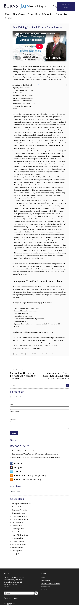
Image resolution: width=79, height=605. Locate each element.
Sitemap (13, 440)
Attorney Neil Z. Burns (32, 354)
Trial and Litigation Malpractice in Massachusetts (28, 451)
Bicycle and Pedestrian (19, 510)
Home (8, 14)
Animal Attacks (17, 507)
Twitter (18, 471)
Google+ (18, 467)
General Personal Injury (20, 519)
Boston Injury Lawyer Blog (27, 479)
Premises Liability (18, 538)
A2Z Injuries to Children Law (21, 504)
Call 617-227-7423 (66, 6)
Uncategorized (17, 551)
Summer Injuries (17, 547)
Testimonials (61, 14)
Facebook (19, 463)
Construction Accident (19, 516)
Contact (8, 18)
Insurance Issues (17, 522)
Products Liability (18, 541)
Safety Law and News (19, 544)
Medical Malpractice (18, 532)
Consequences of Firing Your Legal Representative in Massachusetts (35, 454)
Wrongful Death (17, 554)
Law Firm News (17, 525)
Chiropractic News (18, 513)
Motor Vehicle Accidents (48, 354)
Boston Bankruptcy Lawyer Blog (30, 475)
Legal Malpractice (18, 529)
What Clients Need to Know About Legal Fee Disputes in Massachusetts (36, 457)
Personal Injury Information (40, 14)
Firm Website (19, 14)
